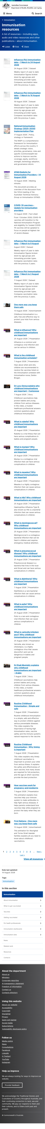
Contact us (6, 989)
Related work (8, 946)
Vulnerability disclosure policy (14, 1029)
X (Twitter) (6, 1056)
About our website (9, 1005)
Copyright (6, 1011)
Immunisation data (10, 935)
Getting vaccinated (10, 917)
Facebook (6, 1050)
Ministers (5, 977)
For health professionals (12, 923)
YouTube (5, 1059)
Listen (7, 46)
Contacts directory (10, 993)
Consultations (7, 1047)
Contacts (7, 957)
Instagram (6, 1062)
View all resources (33, 859)
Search (38, 13)
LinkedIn (5, 1053)
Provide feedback (12, 1085)
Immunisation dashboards (13, 929)
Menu (9, 13)
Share (26, 46)
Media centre (7, 1041)
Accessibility (7, 1008)
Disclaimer (6, 1014)
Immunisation (9, 20)
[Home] (22, 5)
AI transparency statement (13, 983)
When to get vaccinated (12, 906)
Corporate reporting (10, 980)
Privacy (5, 1017)
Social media (7, 1023)
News (6, 940)
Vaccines (7, 912)
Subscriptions (7, 1026)
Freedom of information (12, 986)
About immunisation (11, 900)
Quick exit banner (9, 1020)
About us (5, 974)
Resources (7, 952)
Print (17, 46)
